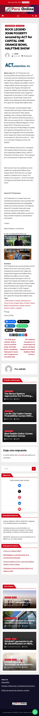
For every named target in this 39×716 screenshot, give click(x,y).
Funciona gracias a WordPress (11, 712)
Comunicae (8, 597)
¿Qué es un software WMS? (12, 551)
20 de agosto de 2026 (13, 646)
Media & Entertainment (11, 305)
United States (9, 300)
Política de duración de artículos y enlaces (15, 690)
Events (11, 303)
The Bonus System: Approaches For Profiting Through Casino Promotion (18, 396)
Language (18, 308)
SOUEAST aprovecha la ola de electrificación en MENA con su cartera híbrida (19, 643)
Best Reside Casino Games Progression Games (18, 434)
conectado (21, 455)
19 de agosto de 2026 (13, 667)
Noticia (14, 597)
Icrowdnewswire (10, 25)
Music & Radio (24, 303)
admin (16, 54)
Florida (32, 303)
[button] (33, 16)
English (16, 303)
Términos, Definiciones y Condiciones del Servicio (18, 686)
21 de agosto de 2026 (13, 626)
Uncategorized (20, 25)
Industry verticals (25, 305)
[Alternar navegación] (18, 16)
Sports (12, 308)
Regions (7, 308)
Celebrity (17, 300)
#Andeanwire (28, 56)
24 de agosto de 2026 (13, 605)
